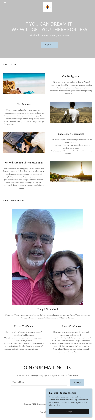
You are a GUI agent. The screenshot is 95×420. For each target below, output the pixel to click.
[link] (47, 3)
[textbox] (39, 382)
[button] (9, 3)
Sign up (77, 382)
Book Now (49, 45)
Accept (69, 412)
